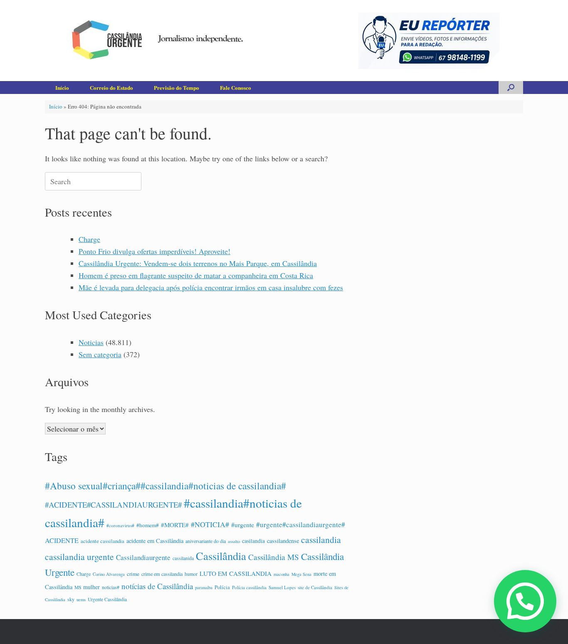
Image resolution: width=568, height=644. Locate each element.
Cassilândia (221, 555)
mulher (91, 587)
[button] (511, 87)
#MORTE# (175, 525)
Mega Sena (301, 574)
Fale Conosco (235, 87)
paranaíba (203, 587)
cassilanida (183, 558)
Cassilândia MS (273, 557)
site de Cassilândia (315, 587)
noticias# (110, 587)
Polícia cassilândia (249, 587)
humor (191, 574)
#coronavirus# (120, 525)
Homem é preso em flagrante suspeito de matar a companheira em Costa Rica (196, 275)
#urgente (242, 525)
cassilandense (283, 541)
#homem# (147, 525)
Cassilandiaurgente (143, 557)
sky (70, 599)
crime (133, 573)
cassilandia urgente (79, 556)
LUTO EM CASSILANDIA (236, 573)
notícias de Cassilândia (157, 586)
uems (81, 599)
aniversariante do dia (205, 541)
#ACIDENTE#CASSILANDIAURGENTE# (113, 504)
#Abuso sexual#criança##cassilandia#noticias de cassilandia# (165, 485)
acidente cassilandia (102, 541)
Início (62, 87)
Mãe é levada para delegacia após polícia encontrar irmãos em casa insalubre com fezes (211, 287)
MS (77, 587)
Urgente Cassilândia (107, 599)
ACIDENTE (62, 540)
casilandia (253, 541)
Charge (89, 239)
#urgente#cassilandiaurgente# (300, 524)
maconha (281, 574)
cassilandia (321, 539)
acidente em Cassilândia (154, 541)
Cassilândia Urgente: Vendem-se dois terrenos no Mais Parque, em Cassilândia (198, 263)
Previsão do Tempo (176, 87)
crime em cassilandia (162, 573)
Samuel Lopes (282, 587)
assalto (234, 541)
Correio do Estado (111, 87)
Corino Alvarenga (109, 574)
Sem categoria (100, 354)
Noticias (91, 342)
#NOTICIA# (210, 524)
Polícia (222, 587)
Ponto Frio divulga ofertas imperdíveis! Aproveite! (154, 251)
